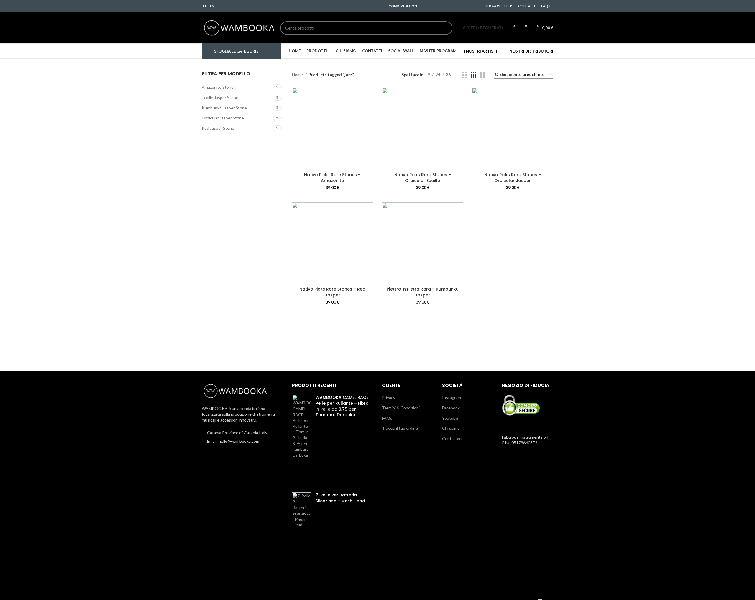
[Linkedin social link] (456, 6)
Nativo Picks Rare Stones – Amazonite (332, 177)
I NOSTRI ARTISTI (480, 51)
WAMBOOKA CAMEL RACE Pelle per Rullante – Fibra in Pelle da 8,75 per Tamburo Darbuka (342, 406)
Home (298, 74)
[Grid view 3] (473, 75)
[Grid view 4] (482, 75)
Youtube (450, 418)
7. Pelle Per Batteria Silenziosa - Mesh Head (340, 498)
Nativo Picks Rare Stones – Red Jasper (332, 292)
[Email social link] (442, 6)
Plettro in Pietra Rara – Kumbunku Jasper (423, 292)
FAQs (387, 418)
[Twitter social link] (435, 6)
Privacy (388, 397)
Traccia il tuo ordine (400, 428)
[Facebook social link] (429, 6)
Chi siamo (451, 428)
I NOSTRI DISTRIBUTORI (530, 51)
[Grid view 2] (464, 75)
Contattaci (452, 438)
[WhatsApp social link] (462, 6)
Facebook (451, 407)
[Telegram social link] (469, 6)
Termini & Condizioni (401, 407)
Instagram (451, 397)
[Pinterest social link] (449, 6)
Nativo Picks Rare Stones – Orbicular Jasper (512, 177)
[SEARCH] (444, 28)
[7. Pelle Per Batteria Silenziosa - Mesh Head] (301, 536)
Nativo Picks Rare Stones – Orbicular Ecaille (422, 177)
